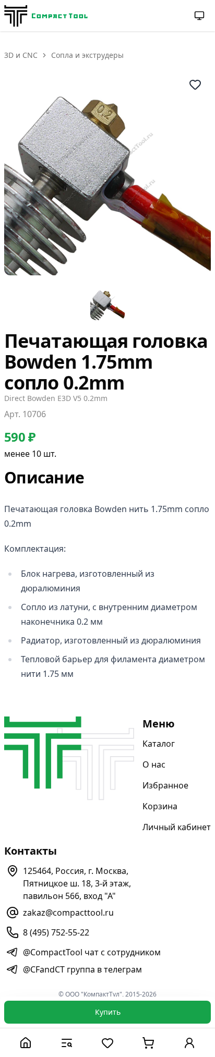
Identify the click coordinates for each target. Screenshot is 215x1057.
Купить (108, 1012)
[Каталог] (66, 1042)
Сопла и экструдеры (87, 55)
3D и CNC (21, 55)
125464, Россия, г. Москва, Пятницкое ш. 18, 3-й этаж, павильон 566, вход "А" (77, 883)
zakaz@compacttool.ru (68, 912)
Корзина (159, 806)
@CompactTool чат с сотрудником (92, 952)
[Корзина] (148, 1042)
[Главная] (25, 1042)
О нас (153, 764)
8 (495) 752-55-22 (56, 932)
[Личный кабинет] (189, 1042)
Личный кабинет (176, 827)
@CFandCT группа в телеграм (82, 969)
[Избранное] (107, 1042)
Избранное (165, 785)
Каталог (158, 743)
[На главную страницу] (46, 16)
